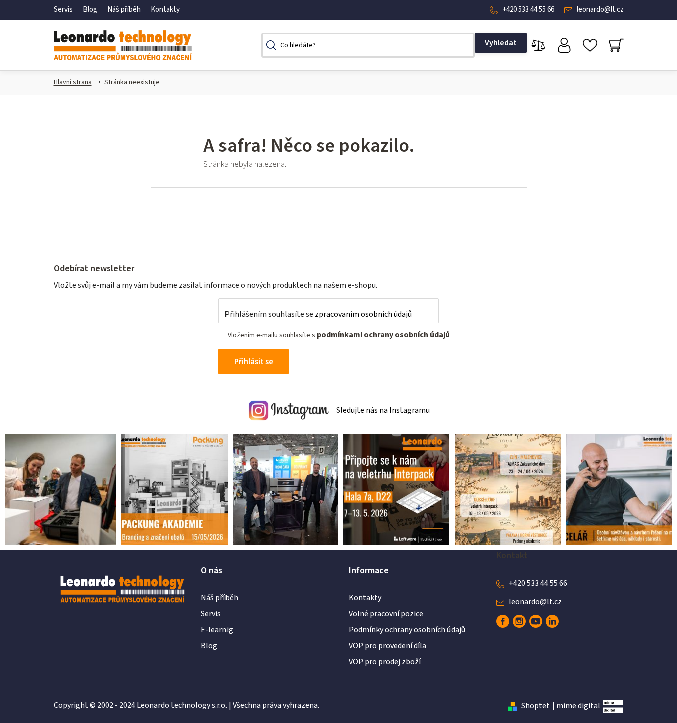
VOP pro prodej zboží (385, 661)
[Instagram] (519, 621)
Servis (63, 9)
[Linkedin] (552, 621)
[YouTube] (535, 621)
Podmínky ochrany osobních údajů (407, 629)
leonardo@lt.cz (600, 9)
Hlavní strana (73, 82)
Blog (90, 9)
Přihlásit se (253, 361)
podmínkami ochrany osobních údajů (383, 334)
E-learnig (217, 629)
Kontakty (165, 9)
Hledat (501, 43)
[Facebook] (502, 621)
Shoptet (535, 705)
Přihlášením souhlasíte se (318, 314)
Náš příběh (124, 9)
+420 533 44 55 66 (528, 9)
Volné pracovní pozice (386, 613)
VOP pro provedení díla (387, 645)
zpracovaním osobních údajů (363, 314)
